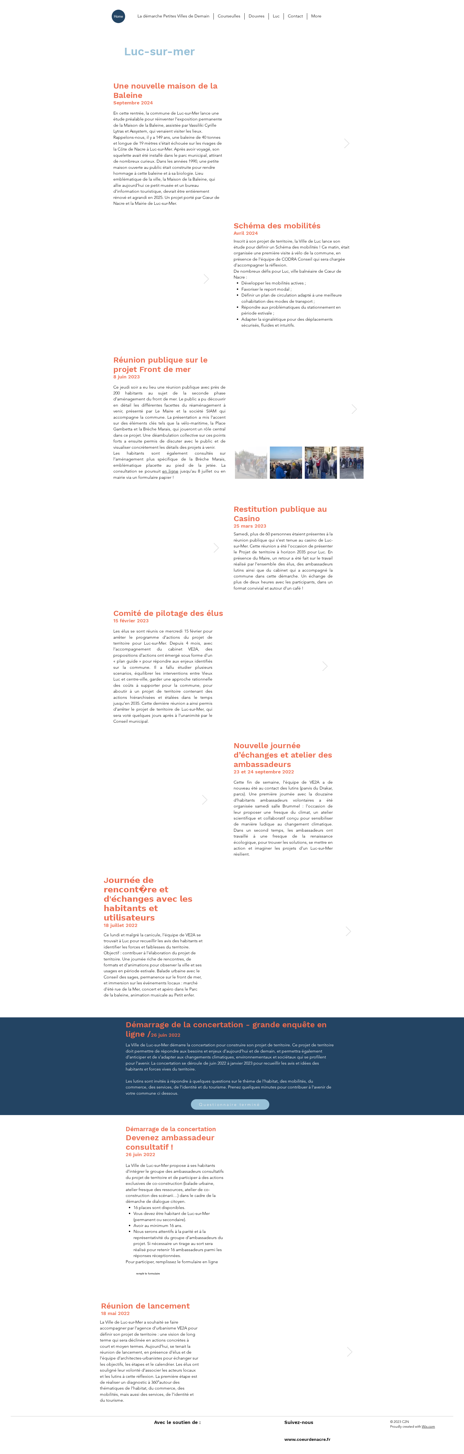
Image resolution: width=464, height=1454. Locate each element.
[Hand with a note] (338, 1029)
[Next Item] (347, 143)
